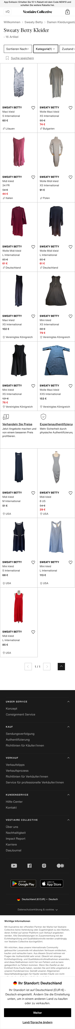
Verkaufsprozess (17, 770)
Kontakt (11, 807)
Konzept (11, 708)
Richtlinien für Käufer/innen (25, 745)
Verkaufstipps (15, 764)
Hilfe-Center (14, 801)
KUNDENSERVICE (17, 794)
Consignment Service (20, 714)
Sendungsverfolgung (20, 733)
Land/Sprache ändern (37, 1022)
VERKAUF (12, 758)
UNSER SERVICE (16, 701)
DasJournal (13, 850)
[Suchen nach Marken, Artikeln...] (7, 11)
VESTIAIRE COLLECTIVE (22, 820)
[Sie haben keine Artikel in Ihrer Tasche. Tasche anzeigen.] (67, 11)
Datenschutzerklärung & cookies (36, 909)
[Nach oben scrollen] (61, 666)
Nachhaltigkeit (16, 832)
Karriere (11, 844)
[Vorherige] (28, 666)
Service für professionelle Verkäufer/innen (35, 782)
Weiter (37, 1012)
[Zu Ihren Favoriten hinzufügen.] (33, 108)
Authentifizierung (18, 739)
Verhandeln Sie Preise (17, 424)
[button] (67, 11)
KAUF (9, 726)
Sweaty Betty (34, 22)
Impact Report (15, 838)
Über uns (12, 827)
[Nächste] (46, 666)
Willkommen (12, 22)
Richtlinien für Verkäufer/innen (27, 776)
